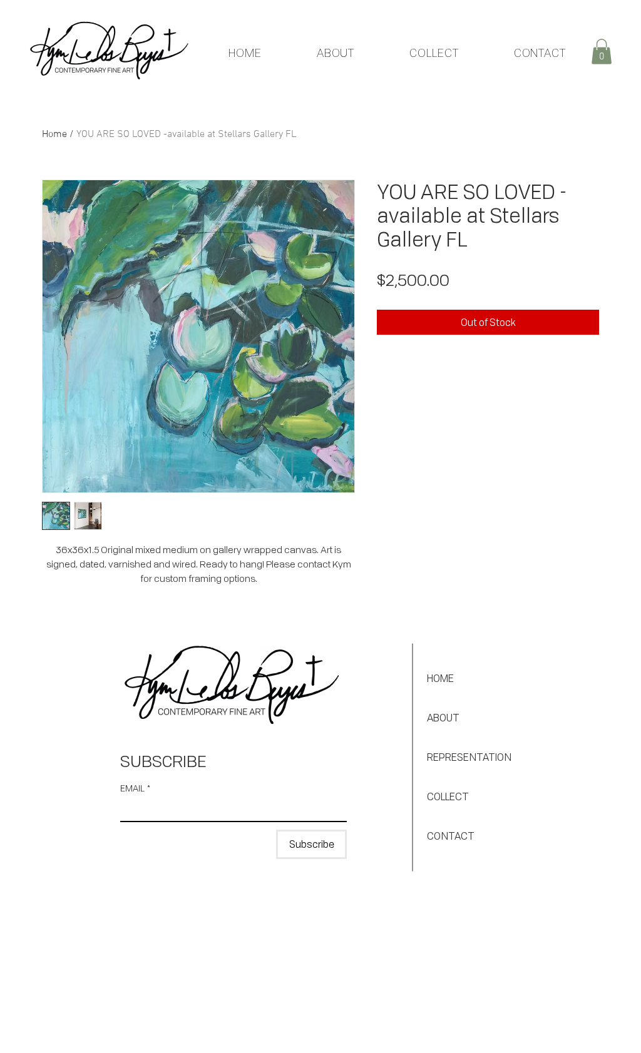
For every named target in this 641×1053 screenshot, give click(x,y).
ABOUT (443, 718)
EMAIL (135, 788)
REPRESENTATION (469, 757)
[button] (601, 51)
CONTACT (450, 836)
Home (54, 134)
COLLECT (448, 796)
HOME (440, 678)
